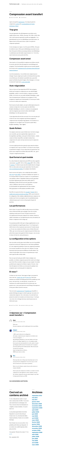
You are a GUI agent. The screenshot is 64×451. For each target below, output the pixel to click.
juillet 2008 (35, 436)
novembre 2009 (37, 406)
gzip (17, 163)
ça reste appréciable (25, 82)
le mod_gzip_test (20, 277)
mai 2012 (35, 397)
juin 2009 (35, 414)
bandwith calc (28, 291)
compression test (20, 291)
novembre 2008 (37, 428)
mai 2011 (34, 399)
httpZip (32, 192)
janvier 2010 (36, 401)
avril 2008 (35, 442)
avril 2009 (35, 418)
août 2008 (35, 434)
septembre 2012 (37, 395)
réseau (31, 305)
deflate (28, 163)
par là (10, 434)
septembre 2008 (37, 432)
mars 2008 (35, 444)
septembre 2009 (37, 408)
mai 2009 (35, 416)
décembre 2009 (37, 404)
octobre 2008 (36, 430)
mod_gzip (11, 174)
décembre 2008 (37, 426)
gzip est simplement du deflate (16, 169)
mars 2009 (35, 420)
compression (22, 305)
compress (12, 165)
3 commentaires (23, 17)
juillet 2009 (35, 412)
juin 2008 (35, 438)
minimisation (21, 22)
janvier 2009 (36, 424)
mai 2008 (35, 440)
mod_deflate (18, 174)
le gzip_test (28, 277)
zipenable (28, 192)
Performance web (14, 4)
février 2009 (36, 422)
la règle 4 (18, 24)
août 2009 (35, 410)
